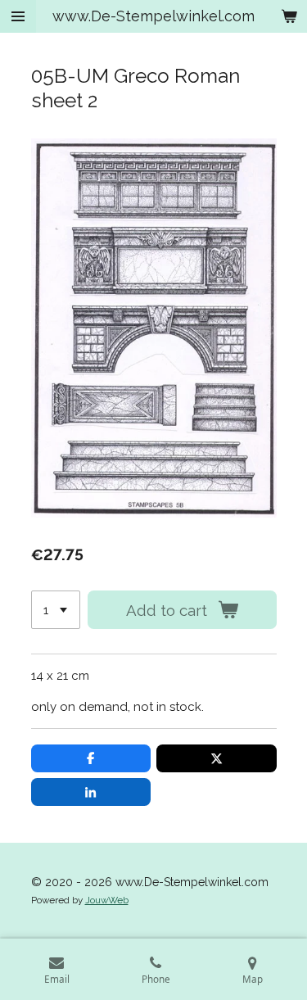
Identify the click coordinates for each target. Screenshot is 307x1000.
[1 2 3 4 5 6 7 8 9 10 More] (55, 609)
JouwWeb (107, 900)
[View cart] (289, 16)
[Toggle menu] (18, 16)
